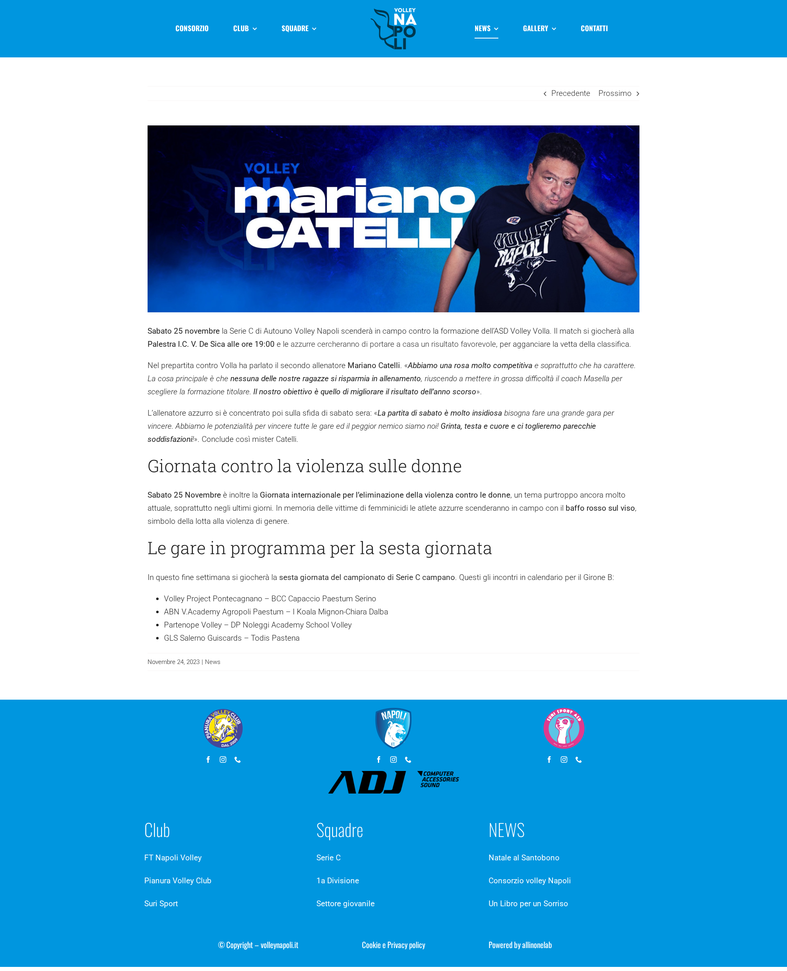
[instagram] (223, 759)
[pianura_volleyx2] (393, 8)
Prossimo (615, 93)
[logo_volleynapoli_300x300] (393, 711)
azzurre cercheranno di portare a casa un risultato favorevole (393, 344)
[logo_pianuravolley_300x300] (222, 711)
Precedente (570, 93)
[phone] (237, 759)
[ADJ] (393, 775)
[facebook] (208, 759)
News (213, 662)
